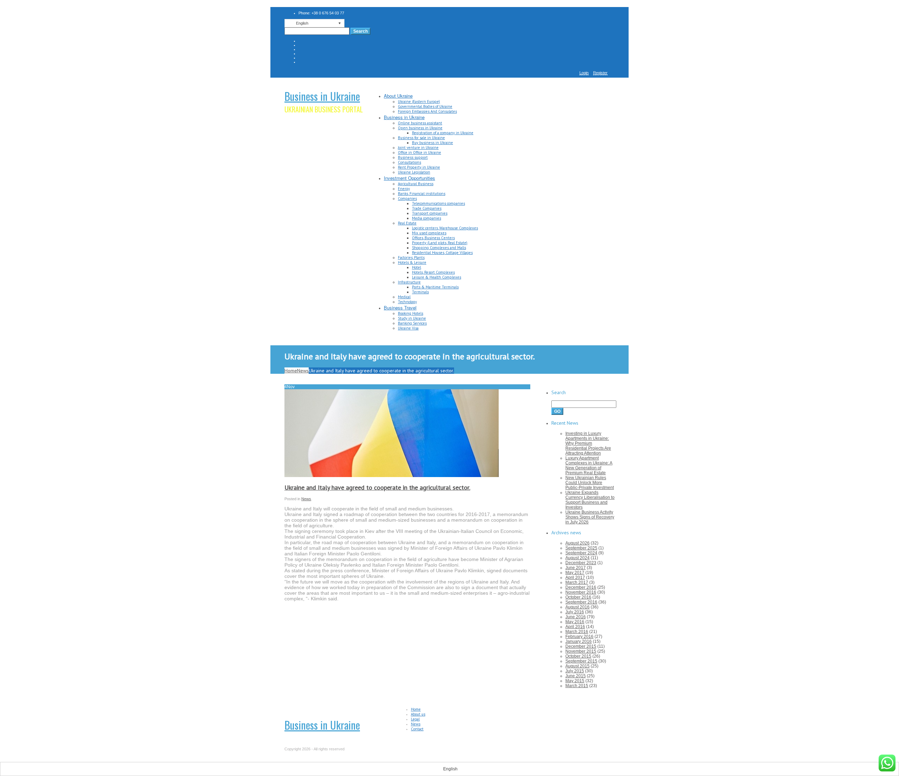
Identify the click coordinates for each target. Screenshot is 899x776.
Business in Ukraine (322, 96)
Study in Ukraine (412, 318)
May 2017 (574, 572)
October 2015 (578, 656)
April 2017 (575, 577)
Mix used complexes (429, 232)
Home (290, 370)
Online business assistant (420, 122)
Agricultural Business (415, 183)
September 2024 (581, 552)
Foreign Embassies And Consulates (427, 111)
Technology (407, 301)
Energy (404, 188)
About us (418, 714)
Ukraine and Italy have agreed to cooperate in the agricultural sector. (377, 487)
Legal (415, 719)
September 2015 (581, 661)
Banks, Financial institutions (421, 193)
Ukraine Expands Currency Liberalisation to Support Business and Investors (590, 500)
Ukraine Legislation (414, 172)
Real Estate (407, 223)
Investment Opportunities (409, 178)
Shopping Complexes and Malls (439, 247)
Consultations (409, 162)
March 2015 (576, 685)
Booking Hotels (410, 313)
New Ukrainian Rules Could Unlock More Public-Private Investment (589, 482)
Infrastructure (409, 282)
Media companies (426, 218)
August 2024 (577, 557)
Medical (404, 296)
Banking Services (412, 323)
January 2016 (578, 641)
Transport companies (429, 213)
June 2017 (575, 567)
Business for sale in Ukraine (421, 137)
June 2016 (575, 616)
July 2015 (574, 671)
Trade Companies (426, 208)
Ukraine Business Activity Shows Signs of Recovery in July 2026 (589, 517)
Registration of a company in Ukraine (442, 132)
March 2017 (576, 582)
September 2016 (581, 602)
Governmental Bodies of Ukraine (425, 106)
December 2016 (580, 587)
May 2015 (574, 680)
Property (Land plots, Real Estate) (439, 242)
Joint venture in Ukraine (418, 147)
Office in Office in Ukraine (419, 152)
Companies (407, 198)
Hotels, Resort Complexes (433, 272)
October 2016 (578, 597)
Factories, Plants (411, 257)
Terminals (420, 291)
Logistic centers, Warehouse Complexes (445, 228)
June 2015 (575, 675)
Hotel (416, 267)
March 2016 (576, 631)
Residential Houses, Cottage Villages (442, 252)
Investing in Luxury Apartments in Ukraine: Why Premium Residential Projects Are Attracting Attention (588, 443)
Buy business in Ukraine (432, 142)
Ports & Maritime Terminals (435, 287)
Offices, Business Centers (433, 237)
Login (584, 73)
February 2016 (579, 636)
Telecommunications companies (438, 203)
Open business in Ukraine (420, 127)
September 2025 (581, 548)
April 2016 (575, 626)
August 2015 (577, 666)
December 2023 (580, 562)
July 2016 (574, 611)
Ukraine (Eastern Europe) (419, 101)
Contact (417, 728)
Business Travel (400, 307)
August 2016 (577, 607)
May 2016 (574, 621)
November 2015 (580, 651)
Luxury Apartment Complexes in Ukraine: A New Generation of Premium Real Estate (588, 465)
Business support (413, 157)
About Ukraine (398, 95)
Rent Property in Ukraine (419, 167)
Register (600, 73)
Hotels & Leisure (412, 262)
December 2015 (580, 646)
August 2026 (577, 543)
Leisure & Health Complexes (436, 277)
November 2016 (580, 592)
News (303, 370)
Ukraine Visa (408, 328)
